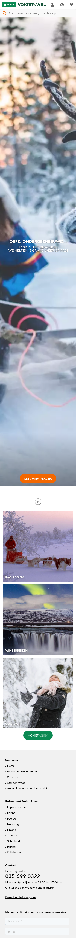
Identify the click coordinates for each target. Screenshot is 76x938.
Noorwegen (14, 824)
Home (11, 766)
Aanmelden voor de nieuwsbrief (27, 788)
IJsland (11, 813)
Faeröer (12, 818)
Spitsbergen (14, 852)
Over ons (13, 777)
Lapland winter (16, 807)
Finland (11, 830)
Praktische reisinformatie (22, 771)
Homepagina (38, 735)
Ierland (11, 846)
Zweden (12, 835)
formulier (48, 887)
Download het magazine (20, 897)
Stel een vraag (16, 782)
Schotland (13, 841)
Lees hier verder (38, 478)
